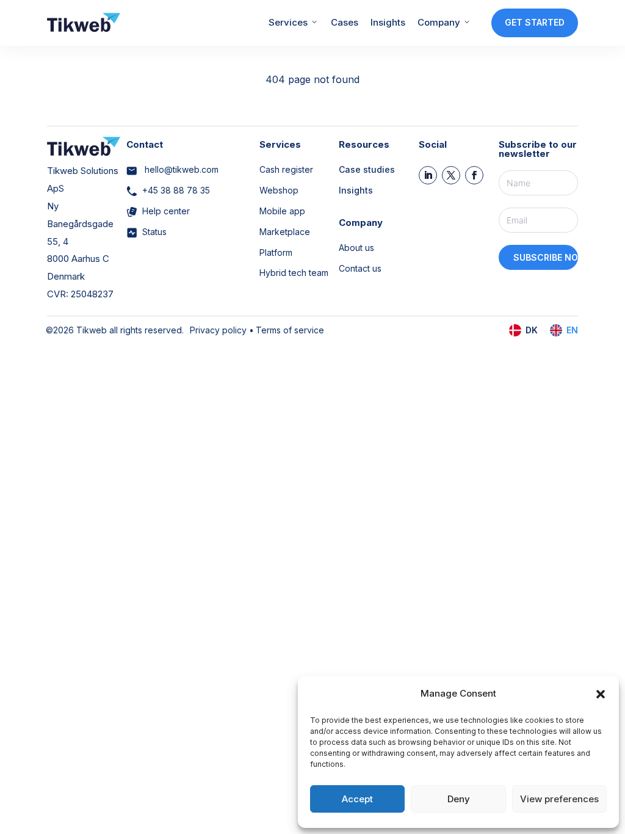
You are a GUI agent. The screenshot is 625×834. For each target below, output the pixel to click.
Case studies (367, 169)
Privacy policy (218, 330)
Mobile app (282, 211)
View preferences (559, 799)
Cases (344, 22)
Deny (458, 799)
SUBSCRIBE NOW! (546, 257)
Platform (275, 252)
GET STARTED (535, 22)
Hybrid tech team (293, 272)
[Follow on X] (451, 175)
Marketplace (284, 232)
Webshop (278, 190)
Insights (387, 22)
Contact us (360, 268)
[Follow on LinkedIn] (428, 175)
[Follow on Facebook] (474, 175)
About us (356, 247)
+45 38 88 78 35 (176, 190)
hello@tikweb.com (180, 169)
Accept (357, 799)
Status (154, 232)
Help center (166, 211)
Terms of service (290, 330)
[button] (600, 694)
